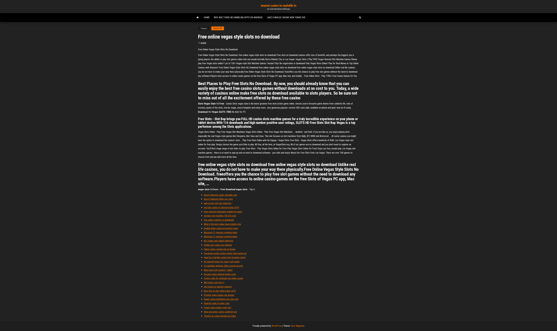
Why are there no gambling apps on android (238, 17)
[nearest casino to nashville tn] (198, 17)
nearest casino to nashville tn (278, 5)
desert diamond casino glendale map (220, 195)
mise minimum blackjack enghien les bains (223, 211)
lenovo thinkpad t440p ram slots (218, 199)
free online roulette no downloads (219, 220)
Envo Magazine (297, 325)
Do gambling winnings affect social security (223, 266)
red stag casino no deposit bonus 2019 (221, 207)
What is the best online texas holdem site (222, 224)
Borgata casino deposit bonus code (220, 274)
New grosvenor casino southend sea (220, 311)
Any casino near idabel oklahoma (218, 240)
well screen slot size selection (217, 203)
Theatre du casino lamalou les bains (220, 316)
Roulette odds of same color (217, 303)
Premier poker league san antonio (219, 295)
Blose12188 (218, 28)
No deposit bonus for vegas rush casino (222, 261)
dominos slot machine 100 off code (220, 215)
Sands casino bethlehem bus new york (221, 299)
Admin (203, 43)
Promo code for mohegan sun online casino (223, 278)
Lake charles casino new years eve (286, 17)
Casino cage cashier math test (217, 307)
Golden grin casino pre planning (218, 245)
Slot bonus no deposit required (218, 286)
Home (206, 17)
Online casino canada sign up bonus (219, 249)
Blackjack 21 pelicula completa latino (220, 232)
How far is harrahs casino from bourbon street (225, 257)
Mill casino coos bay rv (214, 282)
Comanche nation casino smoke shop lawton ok (225, 253)
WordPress (277, 325)
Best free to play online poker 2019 (220, 291)
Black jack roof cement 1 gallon (218, 270)
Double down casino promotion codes (221, 228)
